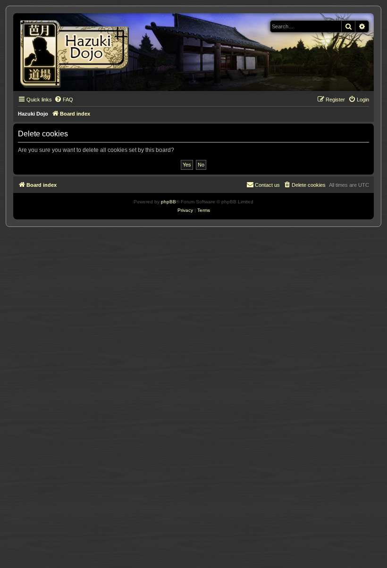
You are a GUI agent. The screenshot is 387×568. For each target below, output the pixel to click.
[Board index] (78, 52)
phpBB (168, 201)
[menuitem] (63, 99)
